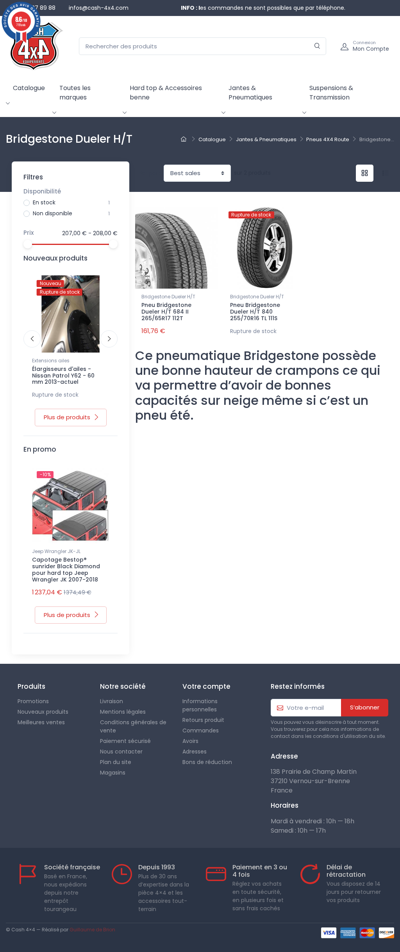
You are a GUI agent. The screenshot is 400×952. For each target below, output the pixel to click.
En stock (44, 202)
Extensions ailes (51, 360)
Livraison (111, 701)
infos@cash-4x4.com (99, 8)
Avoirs (190, 741)
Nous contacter (121, 751)
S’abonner (364, 707)
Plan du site (115, 762)
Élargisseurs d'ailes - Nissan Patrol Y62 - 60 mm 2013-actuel (63, 375)
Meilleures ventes (41, 722)
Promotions (33, 701)
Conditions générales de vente (133, 726)
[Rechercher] (317, 46)
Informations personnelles (200, 705)
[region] (70, 209)
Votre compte (206, 686)
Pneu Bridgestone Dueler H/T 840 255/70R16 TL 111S (255, 311)
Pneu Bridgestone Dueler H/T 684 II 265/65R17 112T (166, 311)
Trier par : (148, 173)
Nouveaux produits (43, 712)
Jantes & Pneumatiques (250, 92)
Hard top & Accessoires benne (166, 92)
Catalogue (29, 87)
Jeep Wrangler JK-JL (56, 551)
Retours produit (203, 720)
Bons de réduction (207, 762)
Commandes (200, 730)
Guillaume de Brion (92, 929)
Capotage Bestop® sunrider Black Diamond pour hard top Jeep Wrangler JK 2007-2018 (66, 569)
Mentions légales (123, 712)
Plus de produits (67, 417)
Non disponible (52, 213)
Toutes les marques (75, 92)
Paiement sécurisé (125, 741)
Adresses (194, 751)
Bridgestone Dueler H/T (168, 296)
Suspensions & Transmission (331, 92)
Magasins (112, 772)
